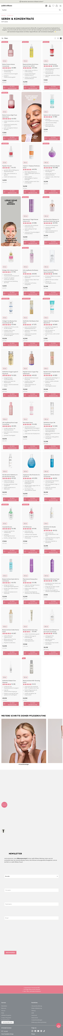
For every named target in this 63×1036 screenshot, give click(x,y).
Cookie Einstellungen (37, 1020)
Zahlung (33, 1010)
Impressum (34, 1015)
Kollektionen (10, 15)
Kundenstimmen (5, 1020)
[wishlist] (53, 6)
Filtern (6, 38)
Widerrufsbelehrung (37, 1008)
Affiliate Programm (6, 1015)
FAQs (2, 1013)
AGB (33, 1013)
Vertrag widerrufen (7, 1022)
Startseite (3, 15)
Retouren (3, 1008)
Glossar (3, 1010)
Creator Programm (6, 1017)
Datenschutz (35, 1017)
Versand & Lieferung (37, 1006)
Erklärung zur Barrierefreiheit (39, 1022)
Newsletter (4, 1006)
